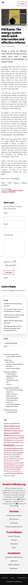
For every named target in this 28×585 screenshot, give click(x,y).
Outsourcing (8, 360)
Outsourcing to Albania (13, 368)
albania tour (20, 430)
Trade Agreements (11, 400)
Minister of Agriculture (14, 462)
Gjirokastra (19, 452)
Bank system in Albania (15, 435)
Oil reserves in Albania (19, 464)
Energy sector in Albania (8, 191)
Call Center (14, 523)
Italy (11, 460)
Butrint (16, 437)
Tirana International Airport (14, 471)
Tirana (6, 471)
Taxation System (11, 396)
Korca (14, 460)
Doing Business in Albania (11, 388)
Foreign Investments (12, 380)
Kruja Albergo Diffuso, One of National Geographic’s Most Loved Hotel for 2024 (13, 328)
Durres (13, 440)
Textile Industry (11, 374)
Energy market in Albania (16, 190)
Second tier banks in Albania (10, 469)
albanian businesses (14, 428)
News (9, 189)
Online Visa (9, 392)
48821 (5, 346)
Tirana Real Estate (11, 412)
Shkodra (18, 469)
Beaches (14, 540)
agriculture (7, 423)
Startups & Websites (12, 376)
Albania (12, 426)
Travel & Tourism (14, 536)
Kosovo (18, 460)
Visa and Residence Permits (14, 390)
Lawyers (8, 384)
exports (21, 442)
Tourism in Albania (16, 473)
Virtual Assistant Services (14, 526)
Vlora (5, 475)
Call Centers (10, 378)
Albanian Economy (10, 430)
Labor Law (9, 402)
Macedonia (6, 462)
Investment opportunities (11, 354)
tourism (6, 473)
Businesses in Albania (10, 372)
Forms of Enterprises (12, 398)
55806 (6, 278)
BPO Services (10, 362)
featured (9, 445)
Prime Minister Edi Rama (9, 466)
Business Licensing (12, 406)
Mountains (14, 544)
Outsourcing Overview (14, 515)
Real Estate (14, 568)
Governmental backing (13, 404)
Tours (14, 547)
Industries (14, 561)
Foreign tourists (12, 452)
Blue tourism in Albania (9, 437)
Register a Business (12, 394)
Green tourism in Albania (10, 454)
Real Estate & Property (10, 410)
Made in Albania (14, 564)
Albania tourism (9, 433)
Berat (22, 435)
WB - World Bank (11, 475)
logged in (11, 290)
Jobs (7, 382)
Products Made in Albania (14, 356)
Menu (23, 4)
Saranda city (19, 467)
